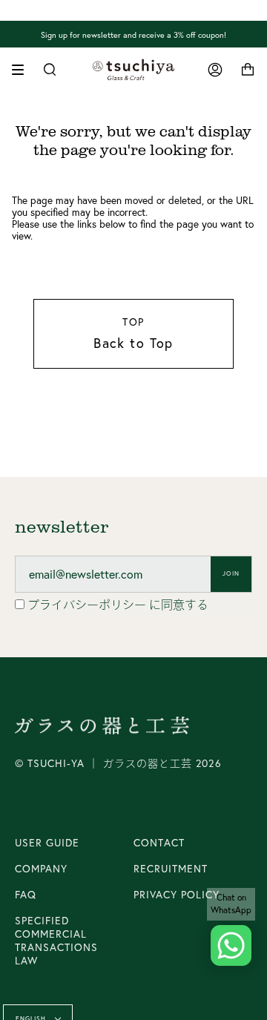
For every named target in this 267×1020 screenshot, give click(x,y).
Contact (159, 842)
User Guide (47, 842)
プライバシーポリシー (88, 604)
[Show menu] (23, 70)
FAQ (25, 894)
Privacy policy (177, 894)
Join (231, 573)
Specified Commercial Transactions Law (56, 940)
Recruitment (171, 868)
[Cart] (247, 69)
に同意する (117, 604)
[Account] (215, 69)
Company (41, 868)
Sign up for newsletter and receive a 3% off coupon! (133, 34)
